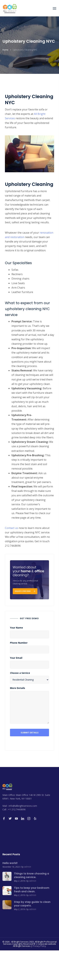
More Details (17, 688)
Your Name (16, 628)
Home (5, 49)
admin (27, 866)
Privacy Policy (39, 946)
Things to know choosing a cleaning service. (31, 875)
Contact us (11, 528)
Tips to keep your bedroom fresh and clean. (31, 889)
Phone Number (19, 643)
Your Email (16, 658)
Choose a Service (20, 673)
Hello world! (10, 863)
